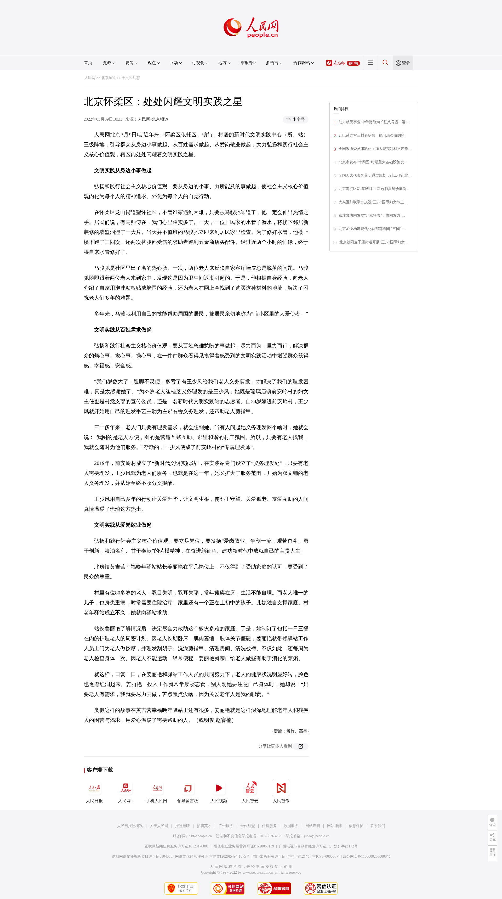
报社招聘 (182, 826)
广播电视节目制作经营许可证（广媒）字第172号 (318, 846)
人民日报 (94, 801)
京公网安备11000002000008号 (366, 856)
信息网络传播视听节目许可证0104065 (142, 856)
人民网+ (125, 801)
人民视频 (218, 801)
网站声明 (312, 826)
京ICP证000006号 (326, 856)
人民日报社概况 (130, 826)
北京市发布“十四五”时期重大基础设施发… (373, 162)
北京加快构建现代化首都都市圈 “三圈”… (372, 229)
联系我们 (377, 826)
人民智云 (250, 801)
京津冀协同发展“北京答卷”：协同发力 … (372, 215)
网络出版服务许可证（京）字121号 (281, 856)
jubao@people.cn (316, 836)
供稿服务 (269, 826)
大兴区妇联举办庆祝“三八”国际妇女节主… (373, 202)
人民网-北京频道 (153, 119)
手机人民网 (156, 801)
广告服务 (226, 826)
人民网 (89, 78)
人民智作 (281, 801)
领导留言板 (187, 801)
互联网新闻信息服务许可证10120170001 (177, 846)
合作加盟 (247, 826)
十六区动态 (131, 78)
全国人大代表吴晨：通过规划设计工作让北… (375, 175)
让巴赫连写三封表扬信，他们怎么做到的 (371, 135)
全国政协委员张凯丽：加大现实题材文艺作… (375, 149)
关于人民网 (159, 826)
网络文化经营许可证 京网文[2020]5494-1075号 (212, 856)
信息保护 (356, 826)
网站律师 (334, 826)
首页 (88, 62)
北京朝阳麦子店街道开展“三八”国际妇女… (373, 242)
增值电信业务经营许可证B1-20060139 (244, 846)
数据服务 (291, 826)
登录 (406, 62)
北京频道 (108, 78)
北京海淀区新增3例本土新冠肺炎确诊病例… (374, 189)
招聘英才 (204, 826)
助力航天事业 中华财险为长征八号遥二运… (374, 122)
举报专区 (248, 62)
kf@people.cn (201, 836)
